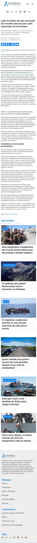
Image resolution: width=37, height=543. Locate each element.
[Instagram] (12, 12)
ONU (15, 214)
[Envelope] (25, 12)
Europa (5, 495)
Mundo (5, 503)
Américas (6, 487)
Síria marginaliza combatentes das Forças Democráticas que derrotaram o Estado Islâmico (17, 250)
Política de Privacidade (12, 525)
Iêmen (4, 54)
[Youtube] (18, 537)
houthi (20, 62)
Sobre (4, 517)
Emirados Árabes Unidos (16, 74)
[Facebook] (7, 12)
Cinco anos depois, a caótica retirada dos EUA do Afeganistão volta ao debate (17, 438)
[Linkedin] (20, 12)
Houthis (7, 214)
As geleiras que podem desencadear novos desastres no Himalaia (14, 286)
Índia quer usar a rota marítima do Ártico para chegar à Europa (14, 401)
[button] (27, 3)
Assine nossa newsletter (13, 513)
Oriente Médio (8, 499)
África (4, 483)
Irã (23, 128)
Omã (28, 74)
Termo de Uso (8, 521)
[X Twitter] (16, 12)
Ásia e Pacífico (8, 491)
